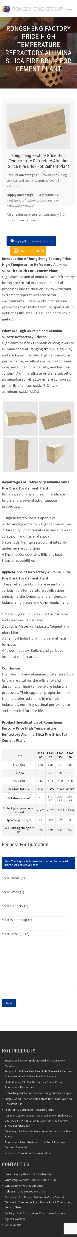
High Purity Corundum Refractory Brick (29, 1109)
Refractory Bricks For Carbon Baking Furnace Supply (38, 1093)
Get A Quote (13, 1225)
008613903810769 (31, 251)
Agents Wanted (15, 1219)
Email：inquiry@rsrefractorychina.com (29, 1174)
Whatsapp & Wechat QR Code (24, 1185)
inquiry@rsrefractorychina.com (34, 241)
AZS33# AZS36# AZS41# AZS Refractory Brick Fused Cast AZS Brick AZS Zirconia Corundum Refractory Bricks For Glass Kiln (38, 1120)
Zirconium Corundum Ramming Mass (28, 1153)
